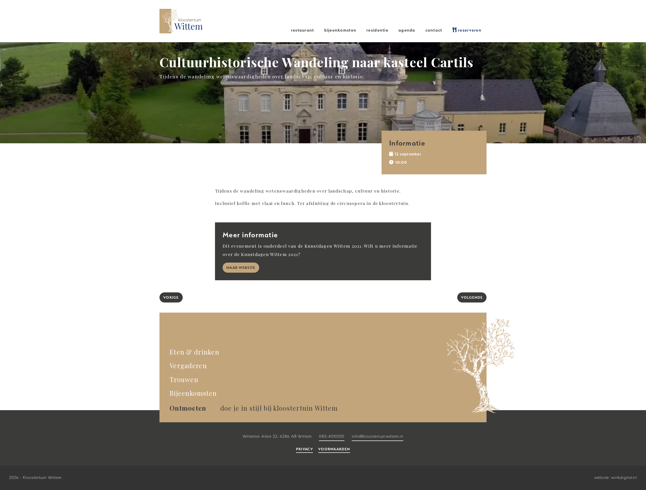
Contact (433, 30)
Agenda (406, 30)
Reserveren (469, 30)
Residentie (377, 30)
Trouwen (184, 379)
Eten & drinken (194, 351)
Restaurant (302, 30)
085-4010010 (331, 436)
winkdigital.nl (624, 477)
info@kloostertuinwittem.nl (377, 436)
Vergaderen (188, 365)
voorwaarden (334, 449)
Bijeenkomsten (340, 30)
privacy (304, 449)
